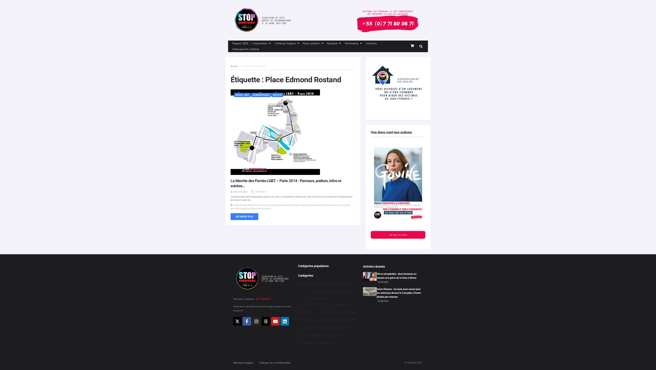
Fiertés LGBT (260, 205)
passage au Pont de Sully (339, 205)
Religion (313, 328)
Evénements (324, 305)
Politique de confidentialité (275, 362)
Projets (302, 328)
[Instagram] (256, 321)
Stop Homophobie (317, 335)
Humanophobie (260, 95)
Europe (309, 305)
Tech (340, 336)
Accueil (234, 66)
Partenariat (318, 320)
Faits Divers (343, 305)
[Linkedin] (285, 321)
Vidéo (323, 342)
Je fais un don (398, 234)
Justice (305, 319)
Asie (310, 292)
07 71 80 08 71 (263, 299)
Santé (324, 327)
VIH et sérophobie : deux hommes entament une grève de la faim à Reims (397, 276)
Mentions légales (243, 362)
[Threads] (266, 321)
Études (333, 343)
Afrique (302, 292)
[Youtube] (275, 321)
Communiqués (316, 298)
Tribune (347, 336)
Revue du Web (240, 192)
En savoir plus (244, 216)
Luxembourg (305, 205)
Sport (351, 328)
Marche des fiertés (320, 205)
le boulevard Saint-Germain (287, 205)
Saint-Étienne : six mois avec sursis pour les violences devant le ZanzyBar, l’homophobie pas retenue (399, 293)
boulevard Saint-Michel (244, 205)
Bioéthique (349, 292)
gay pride (271, 205)
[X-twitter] (237, 321)
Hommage (318, 312)
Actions (304, 284)
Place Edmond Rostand (261, 208)
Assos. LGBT (242, 95)
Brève (300, 299)
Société (277, 95)
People (330, 319)
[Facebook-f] (247, 321)
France (305, 312)
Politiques (348, 319)
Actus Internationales (334, 284)
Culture (333, 298)
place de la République (240, 208)
